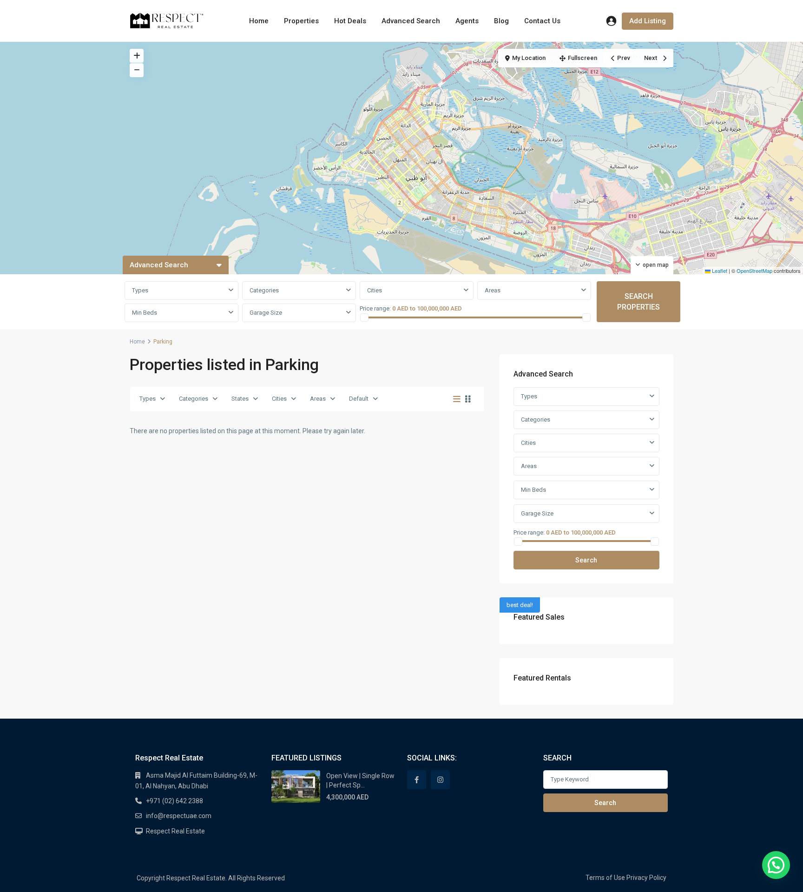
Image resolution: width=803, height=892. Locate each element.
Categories (193, 398)
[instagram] (440, 779)
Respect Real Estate (175, 831)
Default (359, 398)
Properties (301, 21)
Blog (501, 21)
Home (259, 21)
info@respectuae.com (178, 815)
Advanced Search (411, 21)
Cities (279, 398)
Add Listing (647, 21)
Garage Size (266, 312)
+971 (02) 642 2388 (174, 801)
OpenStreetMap (754, 270)
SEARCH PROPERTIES (638, 301)
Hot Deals (350, 21)
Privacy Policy (646, 877)
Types (147, 398)
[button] (776, 865)
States (240, 398)
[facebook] (416, 779)
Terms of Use (605, 877)
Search (586, 560)
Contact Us (542, 21)
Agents (467, 21)
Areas (318, 398)
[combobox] (181, 290)
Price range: (375, 308)
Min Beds (144, 312)
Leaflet (719, 270)
